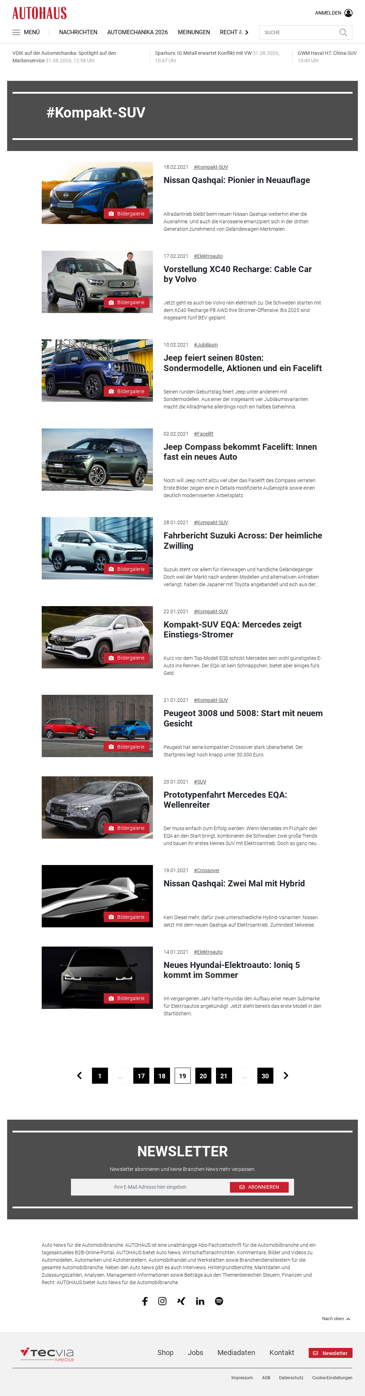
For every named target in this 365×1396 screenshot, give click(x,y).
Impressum (242, 1377)
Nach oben (333, 1318)
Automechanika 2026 (137, 32)
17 (141, 1076)
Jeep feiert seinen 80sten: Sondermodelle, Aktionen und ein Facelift (243, 363)
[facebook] (145, 1301)
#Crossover (207, 870)
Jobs (195, 1352)
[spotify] (219, 1300)
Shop (166, 1352)
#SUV (200, 782)
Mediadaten (236, 1352)
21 (223, 1076)
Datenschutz (291, 1377)
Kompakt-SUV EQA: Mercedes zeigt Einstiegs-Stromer (233, 630)
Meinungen (194, 32)
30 (265, 1076)
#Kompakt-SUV (211, 167)
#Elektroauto (208, 256)
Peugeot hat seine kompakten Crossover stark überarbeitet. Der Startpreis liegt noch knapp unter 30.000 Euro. (233, 750)
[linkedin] (200, 1300)
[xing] (181, 1300)
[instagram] (162, 1300)
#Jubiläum (206, 345)
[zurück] (79, 1076)
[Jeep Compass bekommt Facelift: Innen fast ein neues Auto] (97, 459)
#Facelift (204, 434)
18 (161, 1076)
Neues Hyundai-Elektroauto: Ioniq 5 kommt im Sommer (232, 970)
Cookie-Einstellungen (332, 1377)
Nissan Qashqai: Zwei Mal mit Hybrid (234, 884)
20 (203, 1076)
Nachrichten (78, 32)
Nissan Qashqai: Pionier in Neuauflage (237, 180)
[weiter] (286, 1076)
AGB (266, 1377)
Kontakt (281, 1352)
